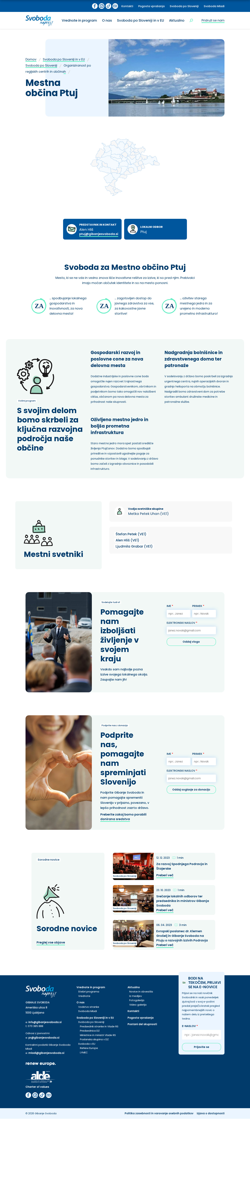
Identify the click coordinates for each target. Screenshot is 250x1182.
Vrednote (84, 996)
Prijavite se (201, 1047)
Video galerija (137, 1004)
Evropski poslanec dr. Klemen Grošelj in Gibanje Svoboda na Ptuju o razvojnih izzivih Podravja (182, 935)
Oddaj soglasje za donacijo (191, 790)
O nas (107, 20)
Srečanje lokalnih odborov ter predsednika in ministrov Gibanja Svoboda (182, 901)
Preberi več (164, 875)
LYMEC (84, 1052)
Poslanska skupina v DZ (94, 1039)
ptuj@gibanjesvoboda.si (98, 234)
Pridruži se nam (213, 20)
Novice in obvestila (141, 991)
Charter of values (37, 1087)
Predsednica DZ (90, 1030)
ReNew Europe (89, 1048)
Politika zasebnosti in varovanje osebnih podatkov (159, 1113)
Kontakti (127, 6)
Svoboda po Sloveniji (184, 6)
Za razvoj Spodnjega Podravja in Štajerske (181, 866)
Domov (31, 59)
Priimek (198, 606)
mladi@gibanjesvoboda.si (46, 1053)
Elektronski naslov (182, 623)
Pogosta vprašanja (151, 6)
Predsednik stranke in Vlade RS (99, 1026)
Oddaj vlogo (191, 642)
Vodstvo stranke (88, 1007)
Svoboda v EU (86, 1044)
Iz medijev (135, 996)
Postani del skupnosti (142, 1024)
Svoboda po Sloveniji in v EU (140, 20)
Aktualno (176, 20)
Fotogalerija (136, 1000)
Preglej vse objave (51, 942)
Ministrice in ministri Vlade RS (98, 1035)
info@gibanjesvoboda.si (45, 1022)
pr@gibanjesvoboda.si (43, 1037)
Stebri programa (88, 991)
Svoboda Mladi (214, 6)
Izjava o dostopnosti (210, 1113)
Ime (170, 606)
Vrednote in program (79, 20)
